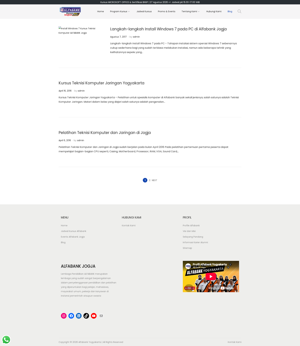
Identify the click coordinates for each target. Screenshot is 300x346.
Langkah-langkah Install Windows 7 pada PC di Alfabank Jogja (168, 29)
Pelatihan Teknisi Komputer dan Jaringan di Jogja (105, 132)
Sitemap (187, 248)
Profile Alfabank (191, 225)
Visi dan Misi (189, 231)
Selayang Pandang (193, 236)
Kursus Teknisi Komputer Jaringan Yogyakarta (101, 83)
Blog (63, 242)
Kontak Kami (128, 225)
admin (136, 36)
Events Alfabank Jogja (73, 236)
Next (154, 180)
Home (64, 225)
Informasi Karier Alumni (195, 242)
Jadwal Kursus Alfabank (73, 231)
